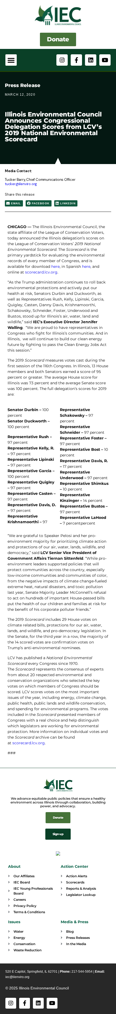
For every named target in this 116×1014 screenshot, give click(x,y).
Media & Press (74, 921)
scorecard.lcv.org (28, 743)
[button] (11, 60)
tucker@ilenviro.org (21, 184)
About (14, 866)
